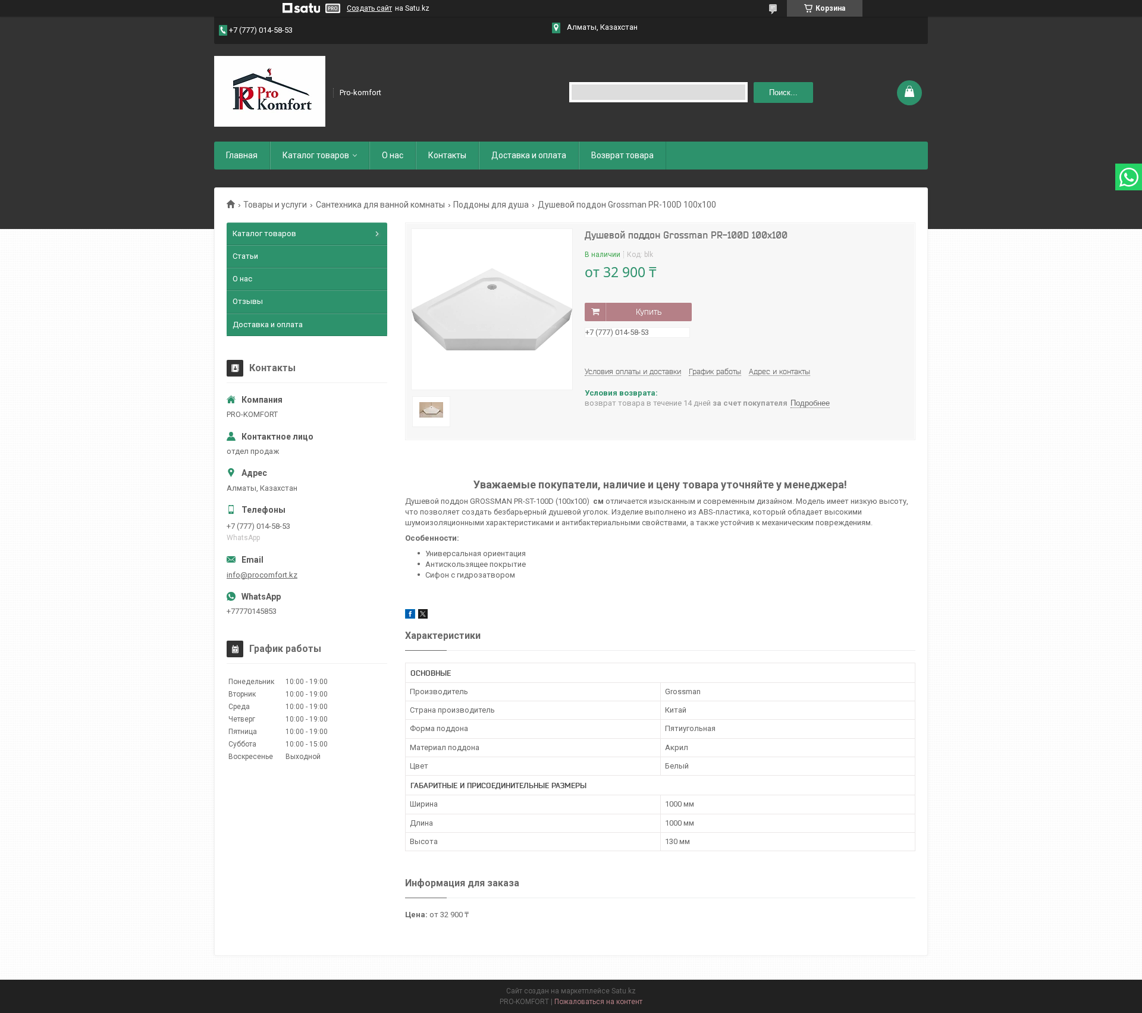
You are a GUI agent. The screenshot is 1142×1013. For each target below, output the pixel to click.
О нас (392, 155)
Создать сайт (369, 8)
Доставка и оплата (528, 155)
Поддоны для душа (491, 204)
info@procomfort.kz (262, 574)
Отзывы (248, 301)
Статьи (245, 256)
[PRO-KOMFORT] (269, 91)
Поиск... (783, 92)
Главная (242, 155)
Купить (648, 311)
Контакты (447, 155)
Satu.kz (623, 991)
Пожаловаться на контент (598, 1002)
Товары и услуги (275, 204)
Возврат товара (622, 155)
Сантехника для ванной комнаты (380, 204)
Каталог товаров (316, 155)
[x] (423, 615)
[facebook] (410, 615)
